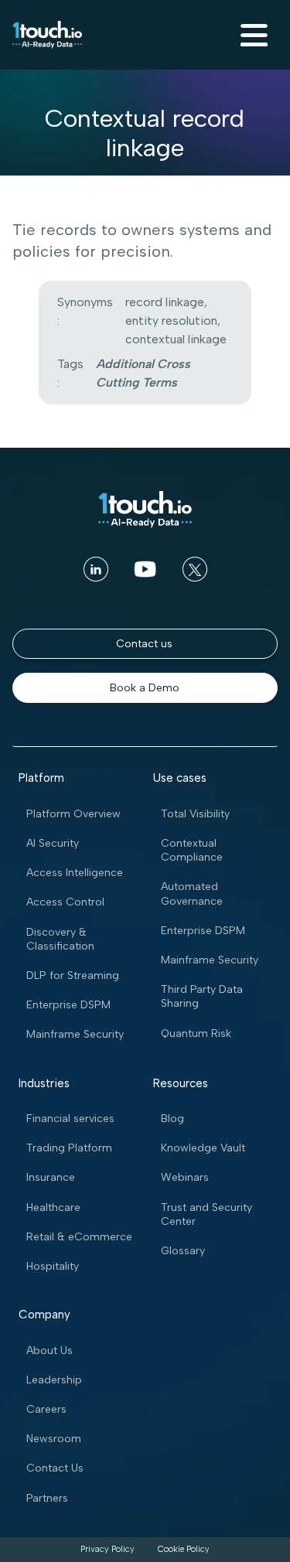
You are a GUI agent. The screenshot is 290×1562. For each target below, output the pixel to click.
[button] (252, 34)
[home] (47, 35)
